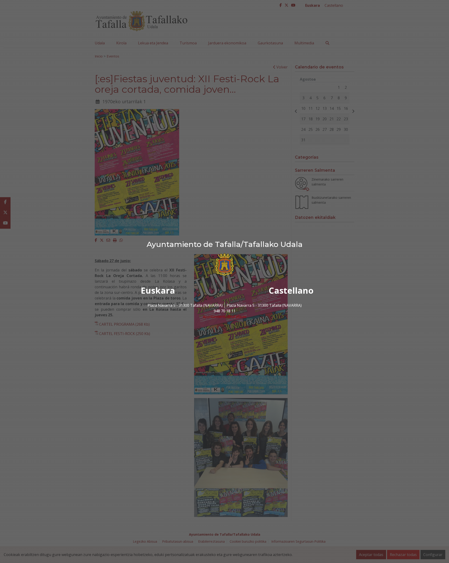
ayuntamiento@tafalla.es (224, 316)
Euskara (158, 290)
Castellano (291, 290)
